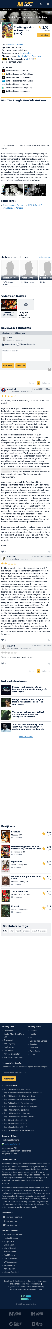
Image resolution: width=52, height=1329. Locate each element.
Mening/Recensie (27, 344)
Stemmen (28, 17)
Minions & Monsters (12, 1054)
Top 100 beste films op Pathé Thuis (19, 1117)
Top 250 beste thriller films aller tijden (19, 1096)
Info (3, 17)
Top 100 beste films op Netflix (16, 1110)
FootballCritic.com (11, 1238)
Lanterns (33, 1031)
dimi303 (11, 646)
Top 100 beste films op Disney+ (17, 1113)
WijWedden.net (10, 1262)
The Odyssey (9, 1044)
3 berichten (7, 333)
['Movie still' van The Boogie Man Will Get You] (12, 190)
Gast (9, 337)
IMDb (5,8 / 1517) (35, 205)
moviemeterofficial (14, 1217)
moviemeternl (12, 1221)
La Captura (8, 1050)
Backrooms (9, 1047)
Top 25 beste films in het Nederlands (19, 1130)
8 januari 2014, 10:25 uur (41, 389)
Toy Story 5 (8, 1040)
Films (12, 9)
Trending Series (34, 1027)
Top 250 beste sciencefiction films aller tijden (23, 1093)
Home (4, 9)
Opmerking (10, 344)
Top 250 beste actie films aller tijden (19, 1103)
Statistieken (41, 17)
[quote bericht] (49, 551)
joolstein (11, 556)
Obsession (8, 1031)
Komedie (19, 44)
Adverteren (42, 1281)
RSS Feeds (31, 1289)
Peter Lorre (36, 56)
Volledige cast (45, 257)
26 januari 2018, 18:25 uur (41, 557)
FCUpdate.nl (9, 1241)
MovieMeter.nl (10, 1248)
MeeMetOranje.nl (11, 1272)
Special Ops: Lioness (38, 1041)
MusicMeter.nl (10, 1252)
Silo (31, 1037)
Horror (11, 44)
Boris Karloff (23, 56)
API (40, 1289)
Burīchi (33, 1034)
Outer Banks (35, 1051)
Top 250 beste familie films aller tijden (20, 1100)
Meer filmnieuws (26, 737)
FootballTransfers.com (13, 1235)
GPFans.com (9, 1245)
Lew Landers (26, 53)
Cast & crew (14, 17)
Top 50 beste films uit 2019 (15, 1127)
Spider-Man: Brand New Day (14, 1035)
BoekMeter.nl (9, 1255)
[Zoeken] (41, 4)
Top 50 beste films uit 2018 (15, 1124)
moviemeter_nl (12, 1225)
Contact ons (20, 1281)
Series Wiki (36, 1284)
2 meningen (20, 333)
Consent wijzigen (17, 1289)
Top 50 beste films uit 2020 (15, 1120)
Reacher (33, 1044)
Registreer (8, 1281)
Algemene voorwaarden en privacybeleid (25, 1287)
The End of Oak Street (13, 1057)
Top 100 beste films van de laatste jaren (20, 1106)
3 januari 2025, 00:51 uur (41, 646)
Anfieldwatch (9, 1269)
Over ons (31, 1281)
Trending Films (8, 1027)
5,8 (30, 59)
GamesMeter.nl (10, 1259)
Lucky (32, 1055)
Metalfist (11, 389)
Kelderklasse (9, 1265)
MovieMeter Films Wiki (19, 1284)
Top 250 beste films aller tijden (17, 1089)
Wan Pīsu (34, 1048)
